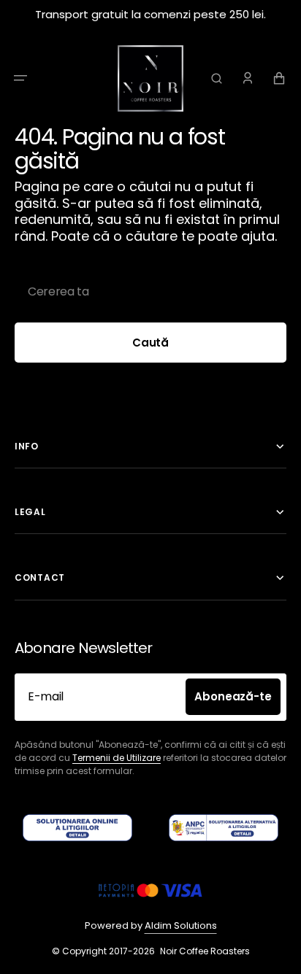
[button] (20, 78)
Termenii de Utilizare (116, 757)
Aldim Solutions (181, 925)
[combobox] (150, 291)
